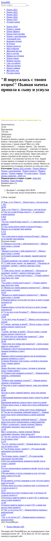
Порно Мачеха (39, 168)
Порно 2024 (12, 17)
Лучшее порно (13, 22)
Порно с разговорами (11, 171)
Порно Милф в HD (15, 527)
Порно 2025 (12, 19)
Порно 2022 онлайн (22, 168)
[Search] (28, 5)
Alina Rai (36, 178)
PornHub (5, 181)
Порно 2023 (12, 14)
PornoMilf (5, 2)
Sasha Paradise (16, 181)
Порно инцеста (30, 171)
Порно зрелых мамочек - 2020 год (23, 174)
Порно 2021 (12, 10)
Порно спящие (16, 173)
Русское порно (31, 173)
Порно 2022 (12, 12)
